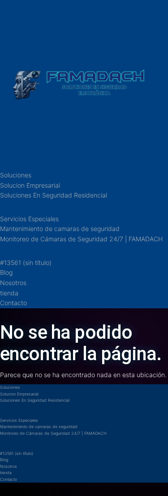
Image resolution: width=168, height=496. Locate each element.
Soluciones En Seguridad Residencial (53, 195)
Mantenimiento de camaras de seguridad (60, 228)
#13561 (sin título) (26, 262)
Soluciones (15, 175)
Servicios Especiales (29, 219)
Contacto (13, 303)
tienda (9, 293)
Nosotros (13, 282)
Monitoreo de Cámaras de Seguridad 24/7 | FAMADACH (81, 239)
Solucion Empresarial (30, 185)
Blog (6, 272)
